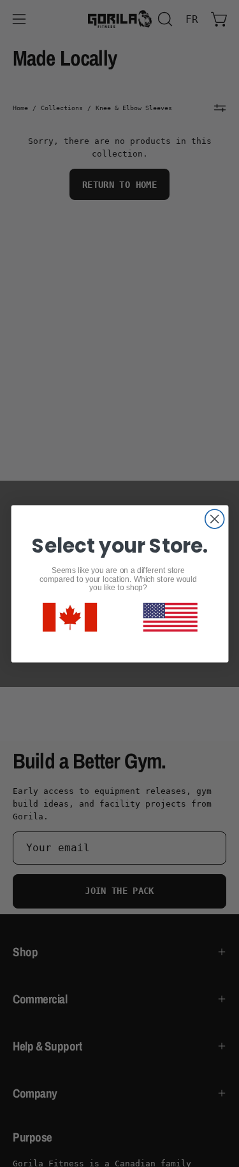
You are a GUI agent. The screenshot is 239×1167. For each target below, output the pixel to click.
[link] (69, 617)
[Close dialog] (214, 518)
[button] (170, 616)
